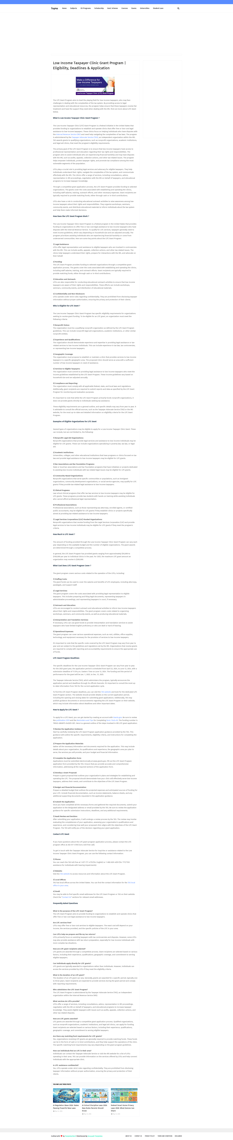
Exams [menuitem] (133, 8)
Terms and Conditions (165, 1136)
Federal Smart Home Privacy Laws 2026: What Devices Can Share (122, 1108)
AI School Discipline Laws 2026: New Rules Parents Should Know (94, 1108)
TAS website (106, 692)
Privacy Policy (150, 1136)
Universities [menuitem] (144, 8)
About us (128, 1136)
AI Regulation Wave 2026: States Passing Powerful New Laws (66, 1106)
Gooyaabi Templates (95, 1136)
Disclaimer (178, 1136)
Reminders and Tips (85, 720)
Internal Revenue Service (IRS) (68, 134)
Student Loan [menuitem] (158, 8)
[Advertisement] (116, 33)
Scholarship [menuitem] (99, 8)
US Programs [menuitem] (86, 8)
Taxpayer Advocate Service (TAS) (85, 137)
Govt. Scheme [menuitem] (112, 8)
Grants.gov (117, 717)
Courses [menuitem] (124, 8)
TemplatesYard (70, 1136)
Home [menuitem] (64, 8)
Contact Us (66, 897)
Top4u (54, 8)
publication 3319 (63, 720)
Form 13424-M (112, 720)
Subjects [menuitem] (73, 8)
